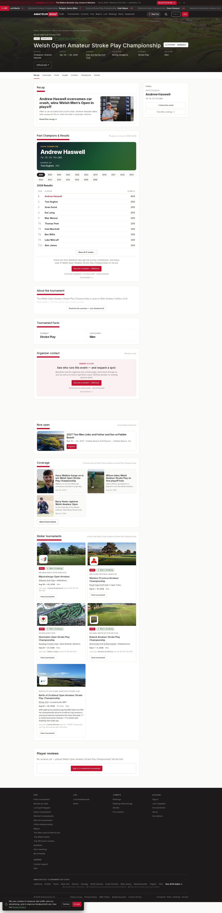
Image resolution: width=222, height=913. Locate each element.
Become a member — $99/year (86, 268)
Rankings (113, 14)
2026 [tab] (41, 175)
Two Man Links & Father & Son (47, 833)
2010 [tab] (77, 180)
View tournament (47, 597)
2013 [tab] (50, 180)
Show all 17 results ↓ (86, 252)
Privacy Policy (91, 897)
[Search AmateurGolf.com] (166, 14)
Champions (86, 75)
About (155, 812)
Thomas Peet (52, 223)
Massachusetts (140, 884)
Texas (56, 884)
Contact (74, 75)
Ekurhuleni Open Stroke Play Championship (54, 638)
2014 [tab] (41, 180)
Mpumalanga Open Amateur (54, 576)
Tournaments (73, 14)
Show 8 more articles (47, 522)
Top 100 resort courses (44, 841)
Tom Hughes (47, 165)
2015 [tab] (131, 175)
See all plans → (86, 277)
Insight (65, 75)
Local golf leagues (42, 808)
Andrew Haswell (62, 151)
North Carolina (96, 884)
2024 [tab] (59, 175)
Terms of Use (76, 897)
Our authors (157, 816)
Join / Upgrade (159, 803)
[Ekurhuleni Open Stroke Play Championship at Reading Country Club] (61, 614)
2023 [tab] (68, 175)
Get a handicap (40, 849)
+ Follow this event (166, 105)
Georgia (84, 884)
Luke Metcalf (52, 240)
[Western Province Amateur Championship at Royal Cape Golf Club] (112, 555)
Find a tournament (42, 799)
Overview (46, 75)
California (38, 884)
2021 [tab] (86, 175)
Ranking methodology (122, 803)
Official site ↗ (43, 65)
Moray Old (43, 702)
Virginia (153, 884)
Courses (84, 14)
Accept (77, 904)
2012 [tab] (59, 180)
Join (185, 14)
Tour (92, 14)
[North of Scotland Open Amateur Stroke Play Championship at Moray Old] (61, 675)
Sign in (176, 14)
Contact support (41, 864)
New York (65, 884)
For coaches (118, 812)
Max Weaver (51, 218)
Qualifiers (38, 845)
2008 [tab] (95, 180)
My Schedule (39, 853)
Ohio (161, 884)
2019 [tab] (95, 175)
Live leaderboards (81, 799)
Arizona (75, 884)
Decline (66, 904)
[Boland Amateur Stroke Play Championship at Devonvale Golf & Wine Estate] (112, 614)
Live (105, 14)
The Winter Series (42, 837)
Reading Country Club (48, 644)
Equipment (130, 14)
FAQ (35, 868)
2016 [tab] (122, 175)
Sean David (51, 207)
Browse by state (41, 803)
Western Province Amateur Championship (104, 580)
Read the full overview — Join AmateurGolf (86, 308)
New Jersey (126, 884)
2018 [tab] (104, 175)
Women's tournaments (44, 816)
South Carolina (111, 884)
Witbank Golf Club (47, 580)
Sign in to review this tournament (86, 768)
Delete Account (119, 897)
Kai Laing (50, 212)
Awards (116, 808)
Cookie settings (135, 897)
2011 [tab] (68, 180)
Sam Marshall (52, 229)
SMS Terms (104, 897)
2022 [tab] (77, 175)
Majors (99, 14)
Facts (56, 75)
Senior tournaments (42, 812)
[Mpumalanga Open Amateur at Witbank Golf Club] (61, 554)
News (121, 14)
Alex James (51, 245)
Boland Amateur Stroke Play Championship (104, 638)
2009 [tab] (86, 180)
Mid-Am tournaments (43, 820)
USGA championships (43, 824)
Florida (48, 884)
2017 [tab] (113, 175)
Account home (158, 808)
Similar (97, 75)
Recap (36, 75)
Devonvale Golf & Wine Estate (102, 644)
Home (36, 31)
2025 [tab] (50, 175)
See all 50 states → (173, 884)
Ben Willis (50, 234)
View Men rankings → (166, 112)
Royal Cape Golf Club (98, 585)
